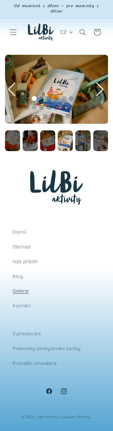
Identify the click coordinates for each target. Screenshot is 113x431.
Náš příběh (25, 261)
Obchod (22, 247)
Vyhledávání (27, 334)
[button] (13, 32)
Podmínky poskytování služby (47, 348)
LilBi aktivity (47, 416)
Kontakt (22, 306)
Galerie (21, 291)
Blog (18, 276)
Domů (19, 232)
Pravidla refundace (34, 363)
